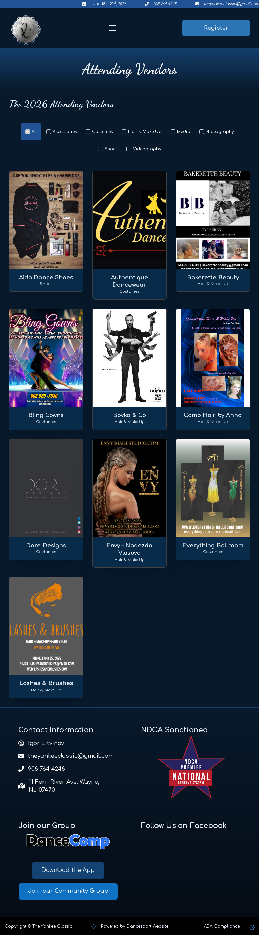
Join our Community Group (68, 891)
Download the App (68, 870)
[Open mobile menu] (112, 28)
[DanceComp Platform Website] (68, 841)
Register (216, 28)
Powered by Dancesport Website (134, 926)
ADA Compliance (222, 926)
